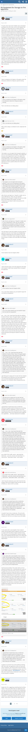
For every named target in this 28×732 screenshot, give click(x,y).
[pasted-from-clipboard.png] (13, 594)
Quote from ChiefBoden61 (10, 97)
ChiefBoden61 (17, 670)
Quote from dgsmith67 (9, 219)
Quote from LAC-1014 (9, 121)
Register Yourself (19, 718)
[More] (25, 23)
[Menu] (26, 1)
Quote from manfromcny (10, 472)
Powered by (14, 730)
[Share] (26, 13)
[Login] (22, 1)
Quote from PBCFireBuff (9, 179)
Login (6, 718)
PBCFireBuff (5, 11)
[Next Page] (17, 704)
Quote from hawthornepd (10, 553)
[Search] (19, 1)
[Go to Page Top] (25, 730)
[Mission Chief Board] (1, 1)
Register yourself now (20, 713)
